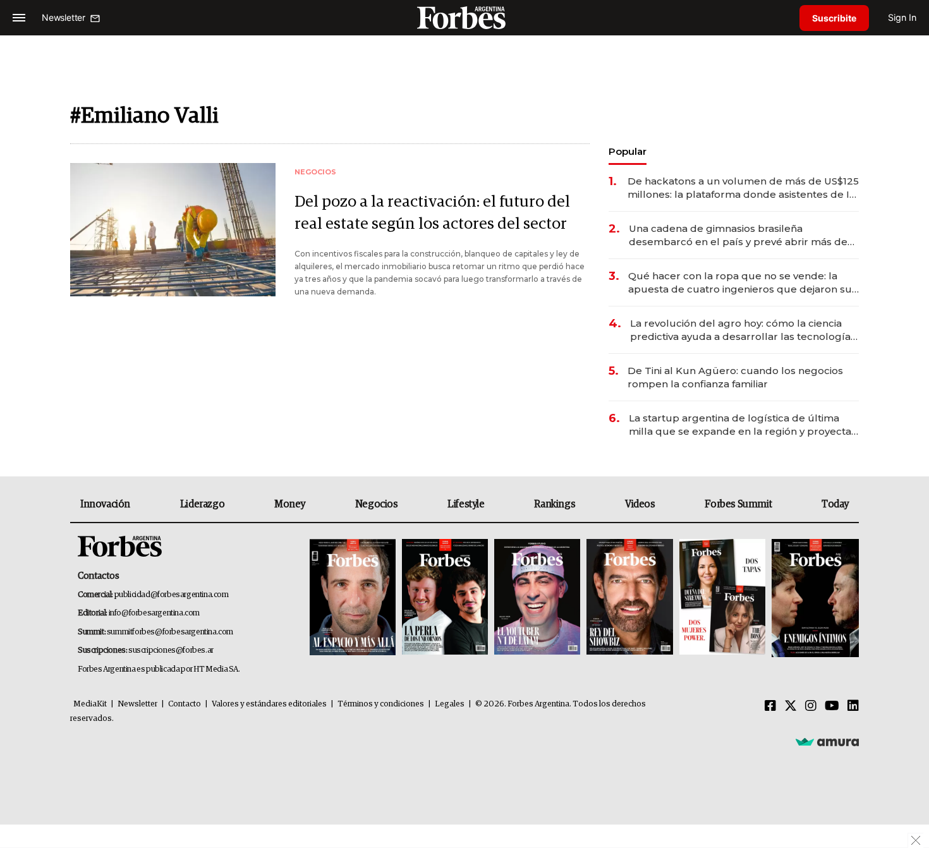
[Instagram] (811, 706)
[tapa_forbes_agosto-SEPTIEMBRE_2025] (813, 598)
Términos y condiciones (380, 704)
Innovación (105, 504)
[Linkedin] (853, 706)
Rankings (554, 504)
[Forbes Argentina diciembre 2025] (629, 598)
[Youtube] (832, 706)
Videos (640, 504)
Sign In (902, 17)
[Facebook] (770, 706)
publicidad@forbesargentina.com (171, 595)
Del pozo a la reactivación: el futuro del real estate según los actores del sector (432, 213)
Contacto (184, 704)
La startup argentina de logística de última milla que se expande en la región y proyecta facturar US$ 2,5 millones (740, 425)
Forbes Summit (738, 504)
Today (835, 504)
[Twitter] (790, 706)
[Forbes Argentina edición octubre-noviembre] (722, 598)
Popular (628, 151)
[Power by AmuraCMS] (827, 741)
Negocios (376, 504)
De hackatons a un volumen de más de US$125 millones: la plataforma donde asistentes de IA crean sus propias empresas (743, 188)
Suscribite (834, 18)
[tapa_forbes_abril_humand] (445, 598)
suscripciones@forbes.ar (171, 650)
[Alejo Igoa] (537, 598)
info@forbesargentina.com (154, 613)
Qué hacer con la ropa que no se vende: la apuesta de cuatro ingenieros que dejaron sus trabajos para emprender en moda (742, 283)
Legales (449, 704)
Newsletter (137, 704)
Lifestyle (465, 504)
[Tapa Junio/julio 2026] (353, 598)
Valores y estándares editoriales (269, 704)
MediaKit (90, 704)
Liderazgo (202, 504)
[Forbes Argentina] (464, 17)
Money (289, 504)
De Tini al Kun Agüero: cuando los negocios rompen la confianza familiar (735, 377)
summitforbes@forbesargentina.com (170, 632)
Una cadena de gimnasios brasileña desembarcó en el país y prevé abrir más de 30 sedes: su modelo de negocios (738, 235)
